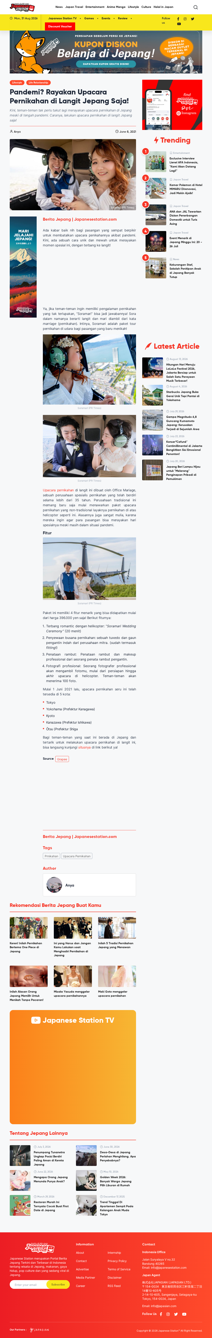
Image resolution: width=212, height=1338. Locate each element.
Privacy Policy (117, 1261)
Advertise (82, 1269)
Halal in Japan (163, 7)
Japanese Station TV (62, 18)
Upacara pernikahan (58, 490)
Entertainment (95, 7)
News (59, 7)
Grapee (62, 759)
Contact (81, 1261)
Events (106, 18)
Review (123, 18)
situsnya (84, 747)
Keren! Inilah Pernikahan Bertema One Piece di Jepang (26, 947)
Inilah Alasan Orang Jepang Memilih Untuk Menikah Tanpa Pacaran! (26, 995)
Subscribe (58, 1284)
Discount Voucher (60, 26)
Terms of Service (119, 1269)
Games (89, 18)
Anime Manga (116, 7)
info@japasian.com (163, 1306)
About (80, 1252)
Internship (114, 1252)
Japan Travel (74, 7)
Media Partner (85, 1277)
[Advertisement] (89, 796)
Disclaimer (115, 1277)
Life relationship (38, 83)
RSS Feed (114, 1286)
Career (80, 1286)
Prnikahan (51, 856)
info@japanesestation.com (169, 1267)
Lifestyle (133, 7)
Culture (146, 7)
